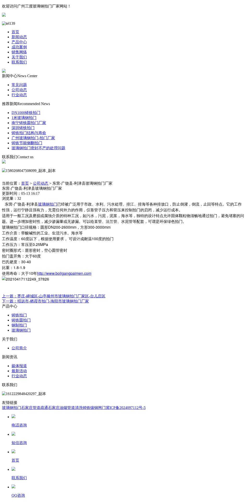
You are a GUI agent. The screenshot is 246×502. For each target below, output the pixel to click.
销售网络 (19, 52)
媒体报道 (19, 366)
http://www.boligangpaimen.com (64, 273)
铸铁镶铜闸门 (94, 408)
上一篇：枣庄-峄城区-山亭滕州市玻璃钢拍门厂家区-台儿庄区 (53, 296)
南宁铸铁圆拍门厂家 (29, 123)
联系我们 (19, 62)
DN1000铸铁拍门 (26, 113)
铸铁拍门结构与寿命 (29, 133)
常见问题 (19, 85)
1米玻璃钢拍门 (24, 118)
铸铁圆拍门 (21, 320)
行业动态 (19, 95)
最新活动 (19, 371)
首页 (15, 32)
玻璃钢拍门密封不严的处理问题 (38, 148)
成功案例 (19, 47)
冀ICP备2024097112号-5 (126, 408)
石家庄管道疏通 (34, 408)
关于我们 (19, 57)
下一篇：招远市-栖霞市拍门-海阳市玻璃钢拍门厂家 (45, 301)
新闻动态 (19, 37)
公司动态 (19, 90)
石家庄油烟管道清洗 (65, 408)
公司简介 (19, 348)
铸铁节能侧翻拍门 (27, 143)
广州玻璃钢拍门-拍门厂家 (33, 138)
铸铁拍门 (19, 315)
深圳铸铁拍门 (23, 128)
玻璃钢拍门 (47, 204)
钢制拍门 (19, 325)
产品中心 (19, 42)
